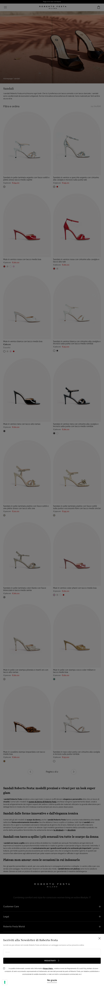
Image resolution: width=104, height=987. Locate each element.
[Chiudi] (52, 493)
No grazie (52, 980)
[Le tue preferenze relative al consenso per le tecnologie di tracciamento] (4, 982)
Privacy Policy (48, 968)
